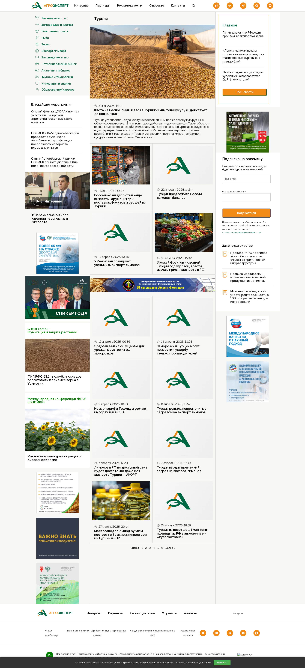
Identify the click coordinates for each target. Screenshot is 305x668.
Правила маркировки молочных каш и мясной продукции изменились (248, 277)
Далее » (170, 548)
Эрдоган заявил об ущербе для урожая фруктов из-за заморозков (119, 349)
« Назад (134, 548)
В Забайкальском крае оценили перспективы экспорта (50, 218)
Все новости (244, 92)
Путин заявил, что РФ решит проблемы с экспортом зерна (243, 34)
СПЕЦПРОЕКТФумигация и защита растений (52, 330)
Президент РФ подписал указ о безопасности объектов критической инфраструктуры (248, 258)
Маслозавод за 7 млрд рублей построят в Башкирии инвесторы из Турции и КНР (120, 534)
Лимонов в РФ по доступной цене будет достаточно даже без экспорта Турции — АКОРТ (121, 471)
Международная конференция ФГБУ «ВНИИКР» (57, 400)
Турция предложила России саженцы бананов (179, 195)
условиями (205, 662)
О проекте (156, 5)
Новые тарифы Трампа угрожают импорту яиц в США (121, 410)
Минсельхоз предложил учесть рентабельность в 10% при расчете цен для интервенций (249, 296)
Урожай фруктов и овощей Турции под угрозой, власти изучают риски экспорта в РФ (180, 266)
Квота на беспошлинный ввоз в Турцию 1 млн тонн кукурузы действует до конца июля (150, 112)
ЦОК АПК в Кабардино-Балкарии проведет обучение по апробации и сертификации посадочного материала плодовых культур (55, 140)
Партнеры (103, 5)
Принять (222, 662)
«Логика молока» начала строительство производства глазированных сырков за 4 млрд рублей (243, 56)
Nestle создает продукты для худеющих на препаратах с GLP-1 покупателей (243, 76)
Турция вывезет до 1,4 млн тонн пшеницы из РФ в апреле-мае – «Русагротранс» (182, 533)
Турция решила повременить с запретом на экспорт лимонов (181, 410)
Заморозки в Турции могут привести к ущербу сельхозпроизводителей (178, 349)
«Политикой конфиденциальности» (241, 232)
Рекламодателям (129, 5)
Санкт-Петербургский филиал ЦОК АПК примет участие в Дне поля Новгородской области (54, 162)
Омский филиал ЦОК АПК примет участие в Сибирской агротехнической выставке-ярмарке (55, 117)
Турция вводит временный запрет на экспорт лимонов (179, 469)
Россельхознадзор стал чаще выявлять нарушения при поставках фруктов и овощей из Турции (120, 200)
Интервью (81, 5)
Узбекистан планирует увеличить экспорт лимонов (117, 263)
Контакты (178, 5)
